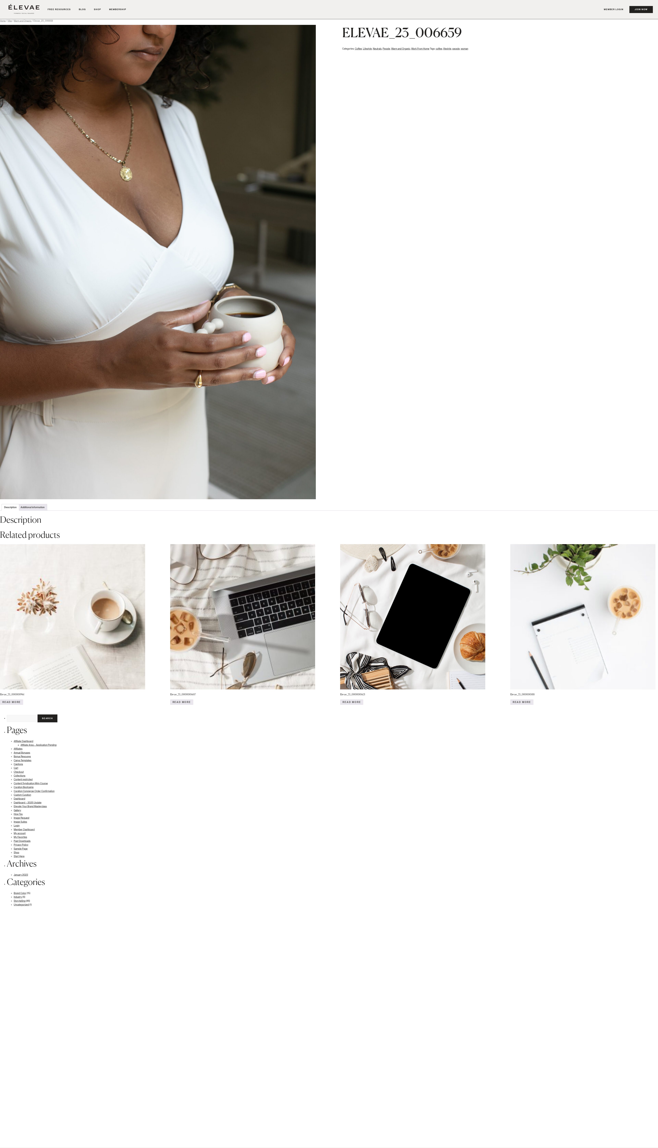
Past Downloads (22, 841)
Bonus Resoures (22, 756)
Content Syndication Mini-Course (31, 783)
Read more (11, 702)
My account (20, 833)
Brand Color (20, 893)
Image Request (21, 817)
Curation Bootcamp (24, 787)
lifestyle (447, 48)
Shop (97, 9)
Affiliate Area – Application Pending (39, 745)
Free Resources (59, 9)
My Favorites (20, 837)
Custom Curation (22, 795)
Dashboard (19, 798)
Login (17, 825)
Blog (82, 9)
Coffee (358, 48)
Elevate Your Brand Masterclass (30, 806)
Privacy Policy (21, 844)
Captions (18, 764)
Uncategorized (21, 904)
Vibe (10, 21)
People (386, 48)
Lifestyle (367, 48)
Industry (18, 897)
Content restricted (23, 779)
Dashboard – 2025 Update (27, 802)
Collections (19, 775)
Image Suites (20, 821)
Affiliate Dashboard (23, 741)
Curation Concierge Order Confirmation (34, 791)
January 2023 (21, 874)
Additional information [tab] (33, 507)
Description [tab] (10, 507)
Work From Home (420, 48)
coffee (439, 48)
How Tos (18, 814)
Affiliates (18, 748)
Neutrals (377, 48)
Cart (16, 768)
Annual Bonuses (22, 752)
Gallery (17, 810)
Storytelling (20, 901)
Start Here (19, 856)
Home (3, 21)
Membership (117, 9)
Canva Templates (22, 760)
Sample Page (21, 848)
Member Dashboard (24, 829)
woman (464, 48)
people (456, 48)
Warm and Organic (23, 21)
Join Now (641, 9)
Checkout (19, 772)
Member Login (614, 9)
